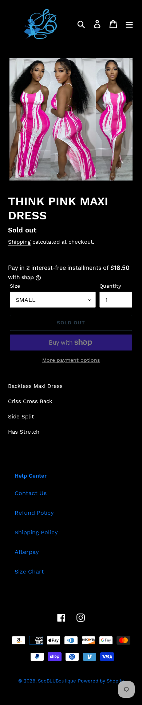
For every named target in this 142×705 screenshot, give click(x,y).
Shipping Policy (36, 532)
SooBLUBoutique (57, 681)
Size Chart (29, 571)
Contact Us (31, 493)
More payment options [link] (71, 360)
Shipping (19, 242)
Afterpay (27, 551)
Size (15, 286)
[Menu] (129, 24)
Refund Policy (34, 512)
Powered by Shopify (101, 681)
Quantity (110, 286)
